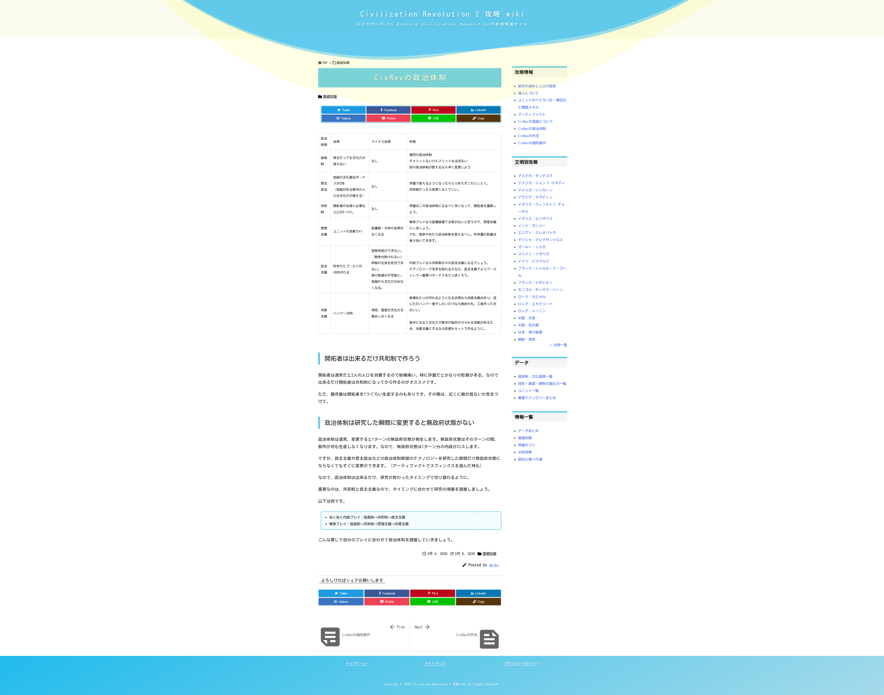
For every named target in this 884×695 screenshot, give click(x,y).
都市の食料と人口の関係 (537, 86)
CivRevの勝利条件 (532, 143)
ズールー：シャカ (532, 247)
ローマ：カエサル (532, 297)
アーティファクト (532, 114)
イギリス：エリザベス (535, 218)
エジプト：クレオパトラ (537, 232)
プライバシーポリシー (521, 663)
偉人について (528, 93)
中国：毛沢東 (528, 325)
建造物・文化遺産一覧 (535, 376)
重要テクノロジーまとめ (537, 398)
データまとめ (528, 431)
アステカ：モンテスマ (535, 176)
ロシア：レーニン (532, 311)
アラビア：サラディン (535, 197)
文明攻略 (525, 452)
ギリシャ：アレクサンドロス (540, 240)
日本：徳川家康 (530, 332)
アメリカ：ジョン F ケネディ (541, 183)
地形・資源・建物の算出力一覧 (542, 383)
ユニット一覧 (528, 390)
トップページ (356, 663)
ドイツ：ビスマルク (533, 261)
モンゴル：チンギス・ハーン (540, 289)
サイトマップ (435, 663)
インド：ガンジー (532, 226)
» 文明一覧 (558, 345)
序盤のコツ (526, 445)
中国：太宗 (526, 318)
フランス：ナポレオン (535, 282)
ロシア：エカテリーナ (535, 304)
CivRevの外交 (528, 136)
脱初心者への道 (530, 459)
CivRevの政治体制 (532, 128)
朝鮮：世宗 (526, 339)
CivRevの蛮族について (535, 121)
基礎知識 (330, 96)
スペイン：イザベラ (533, 254)
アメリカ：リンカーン (535, 190)
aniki (494, 565)
